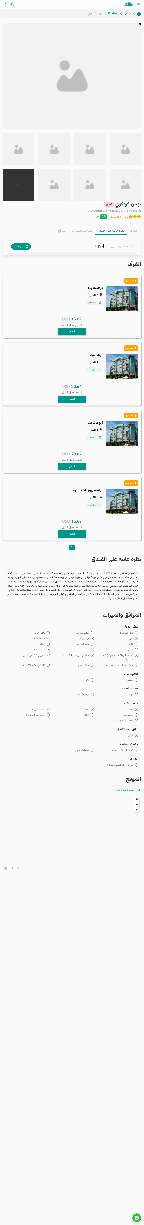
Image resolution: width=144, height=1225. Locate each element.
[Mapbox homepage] (11, 868)
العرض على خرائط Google (127, 790)
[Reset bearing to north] (136, 809)
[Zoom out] (136, 804)
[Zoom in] (136, 799)
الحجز (72, 332)
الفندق (127, 14)
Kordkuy (113, 14)
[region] (72, 833)
